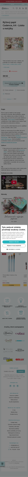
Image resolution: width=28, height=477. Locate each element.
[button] (14, 249)
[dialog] (14, 238)
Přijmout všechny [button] (14, 242)
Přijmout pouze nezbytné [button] (14, 245)
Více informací (12, 238)
